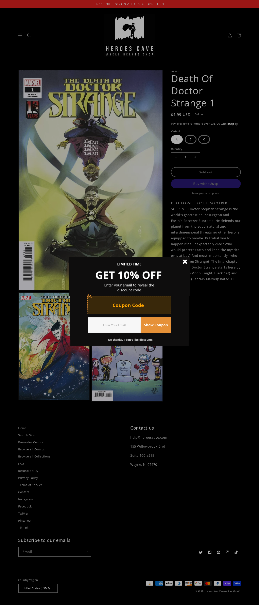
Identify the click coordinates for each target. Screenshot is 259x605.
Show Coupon (156, 326)
